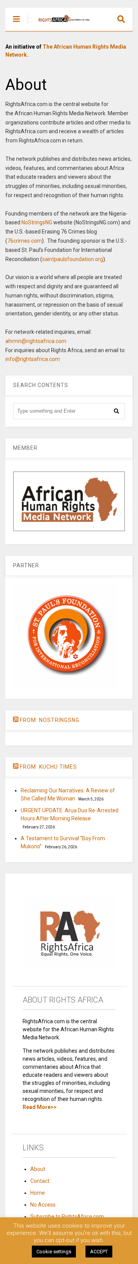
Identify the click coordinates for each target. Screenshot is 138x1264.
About (37, 1169)
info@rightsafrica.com (32, 359)
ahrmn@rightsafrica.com (35, 341)
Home (37, 1193)
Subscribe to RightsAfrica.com (67, 1216)
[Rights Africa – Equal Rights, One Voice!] (60, 25)
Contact (39, 1181)
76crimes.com (24, 241)
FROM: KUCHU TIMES (48, 767)
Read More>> (40, 1107)
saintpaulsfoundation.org (72, 259)
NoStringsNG (36, 222)
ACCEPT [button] (99, 1251)
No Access (43, 1205)
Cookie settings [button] (53, 1251)
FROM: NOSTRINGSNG (49, 720)
